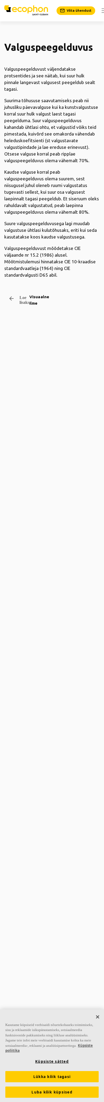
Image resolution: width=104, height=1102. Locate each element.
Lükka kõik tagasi (52, 1076)
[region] (52, 1055)
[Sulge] (97, 1017)
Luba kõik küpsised (52, 1092)
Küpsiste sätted (52, 1061)
